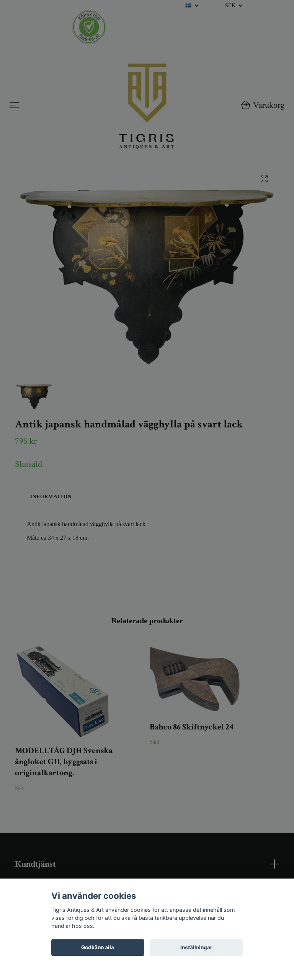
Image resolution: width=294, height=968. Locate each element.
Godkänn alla (97, 947)
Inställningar (196, 947)
